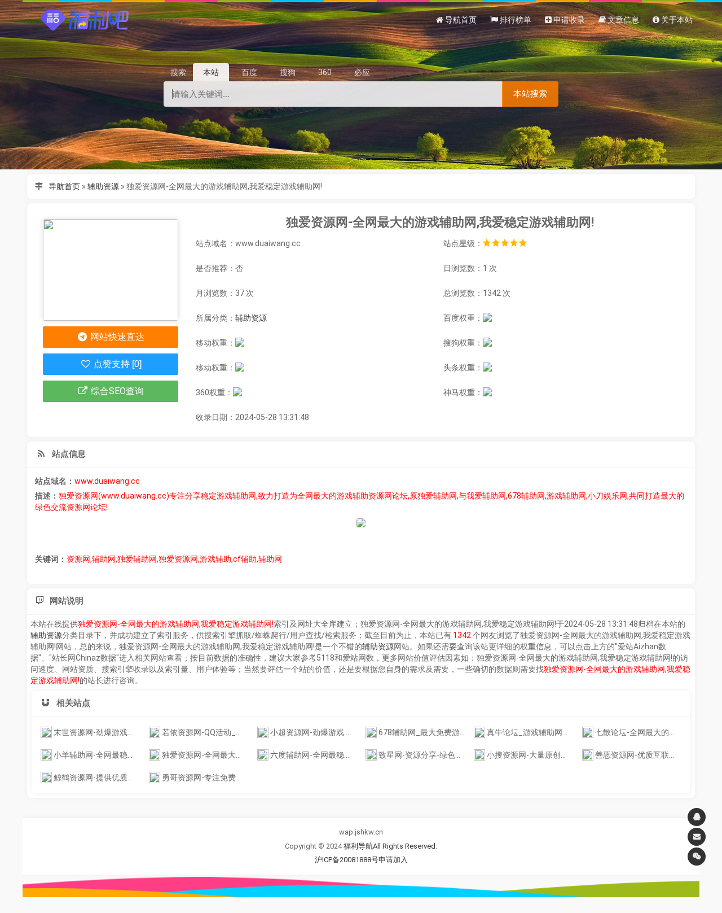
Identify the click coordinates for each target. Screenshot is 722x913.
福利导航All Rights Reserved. (390, 846)
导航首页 (64, 186)
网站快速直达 (116, 336)
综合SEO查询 (116, 391)
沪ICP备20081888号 (346, 859)
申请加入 (393, 859)
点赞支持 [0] (116, 364)
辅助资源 (103, 186)
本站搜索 (530, 93)
